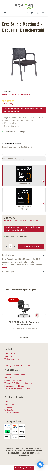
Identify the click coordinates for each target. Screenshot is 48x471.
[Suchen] (27, 13)
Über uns (8, 356)
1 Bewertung (7, 104)
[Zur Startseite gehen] (24, 6)
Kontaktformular (11, 353)
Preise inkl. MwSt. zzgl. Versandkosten (17, 94)
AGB (6, 401)
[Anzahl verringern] (6, 246)
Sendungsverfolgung (13, 380)
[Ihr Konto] (37, 13)
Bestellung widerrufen (24, 468)
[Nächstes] (44, 66)
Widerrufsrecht (10, 410)
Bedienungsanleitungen (14, 375)
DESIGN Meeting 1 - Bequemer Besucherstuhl (24, 323)
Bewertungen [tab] (8, 272)
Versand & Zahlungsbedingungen (18, 383)
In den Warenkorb (31, 246)
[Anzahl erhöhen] (14, 246)
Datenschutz (9, 404)
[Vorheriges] (4, 66)
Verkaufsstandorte (12, 359)
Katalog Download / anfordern (17, 366)
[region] (24, 66)
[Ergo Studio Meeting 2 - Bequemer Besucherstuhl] (24, 63)
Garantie (8, 377)
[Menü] (5, 13)
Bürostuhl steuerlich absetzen (17, 389)
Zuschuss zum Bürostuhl (15, 386)
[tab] (23, 261)
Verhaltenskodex (11, 413)
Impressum (9, 407)
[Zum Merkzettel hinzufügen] (37, 315)
